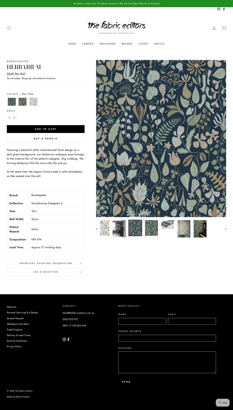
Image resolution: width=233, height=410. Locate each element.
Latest (143, 43)
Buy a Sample (46, 138)
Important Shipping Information (45, 263)
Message (125, 348)
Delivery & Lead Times (18, 335)
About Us (11, 307)
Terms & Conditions (17, 340)
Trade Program (14, 329)
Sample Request (15, 318)
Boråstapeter (18, 61)
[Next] (224, 229)
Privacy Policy (14, 346)
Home (72, 43)
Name (122, 314)
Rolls (11, 110)
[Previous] (98, 229)
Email (172, 314)
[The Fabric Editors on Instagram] (65, 339)
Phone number (130, 331)
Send (126, 381)
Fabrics (88, 43)
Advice (159, 43)
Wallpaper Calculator (18, 324)
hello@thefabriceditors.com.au (78, 313)
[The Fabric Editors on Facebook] (68, 339)
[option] (116, 3)
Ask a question (45, 271)
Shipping (26, 78)
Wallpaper (107, 43)
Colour (20, 93)
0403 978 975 (70, 319)
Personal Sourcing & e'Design (22, 312)
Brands (127, 43)
